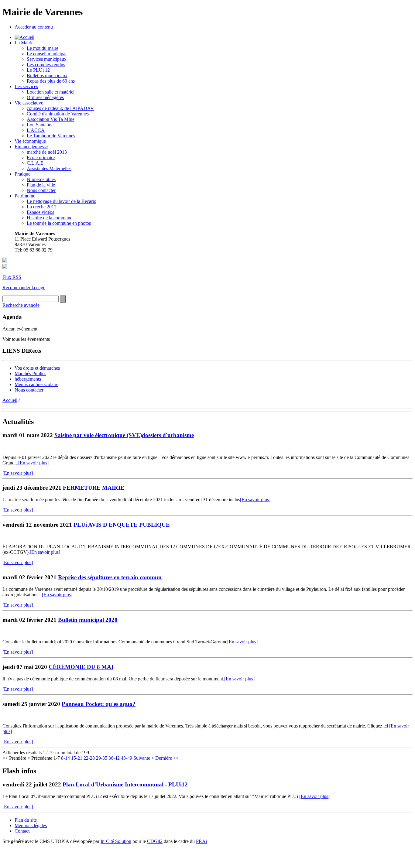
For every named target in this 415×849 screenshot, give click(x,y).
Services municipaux (47, 59)
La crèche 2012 (42, 206)
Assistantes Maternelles (49, 168)
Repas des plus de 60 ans (51, 81)
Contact (22, 831)
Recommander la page (23, 287)
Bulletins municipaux (47, 75)
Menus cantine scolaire (36, 384)
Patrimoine (25, 195)
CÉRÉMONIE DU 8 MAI (81, 667)
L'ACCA (36, 130)
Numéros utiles (41, 179)
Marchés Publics (30, 373)
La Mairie (24, 42)
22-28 (89, 758)
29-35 (101, 758)
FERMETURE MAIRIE (93, 487)
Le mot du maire (42, 48)
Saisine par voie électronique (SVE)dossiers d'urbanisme (124, 435)
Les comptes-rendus (46, 64)
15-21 (76, 758)
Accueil (9, 400)
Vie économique (30, 141)
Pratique (22, 173)
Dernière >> (167, 758)
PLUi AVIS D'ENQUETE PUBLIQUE (122, 525)
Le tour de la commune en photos (59, 223)
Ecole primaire (41, 157)
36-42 (114, 758)
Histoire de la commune (49, 217)
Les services (26, 86)
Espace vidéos (40, 212)
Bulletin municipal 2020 (88, 620)
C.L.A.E (35, 163)
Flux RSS (11, 277)
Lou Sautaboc (40, 124)
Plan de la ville (41, 184)
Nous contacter (41, 190)
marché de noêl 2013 (47, 152)
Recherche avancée (20, 305)
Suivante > (143, 758)
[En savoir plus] (33, 462)
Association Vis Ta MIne (50, 119)
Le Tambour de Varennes (51, 135)
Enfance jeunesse (31, 146)
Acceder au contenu (34, 26)
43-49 (126, 758)
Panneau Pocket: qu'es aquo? (98, 704)
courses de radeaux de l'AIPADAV (60, 108)
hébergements (28, 379)
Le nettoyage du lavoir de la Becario (61, 201)
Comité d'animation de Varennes (58, 113)
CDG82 (155, 841)
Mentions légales (31, 825)
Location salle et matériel (50, 91)
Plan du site (26, 820)
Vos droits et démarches (37, 368)
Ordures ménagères (45, 97)
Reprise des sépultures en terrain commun (110, 577)
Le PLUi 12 (38, 70)
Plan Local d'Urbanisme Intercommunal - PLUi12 (125, 784)
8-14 (65, 758)
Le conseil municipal (47, 53)
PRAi (201, 841)
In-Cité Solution (116, 841)
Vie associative (29, 102)
